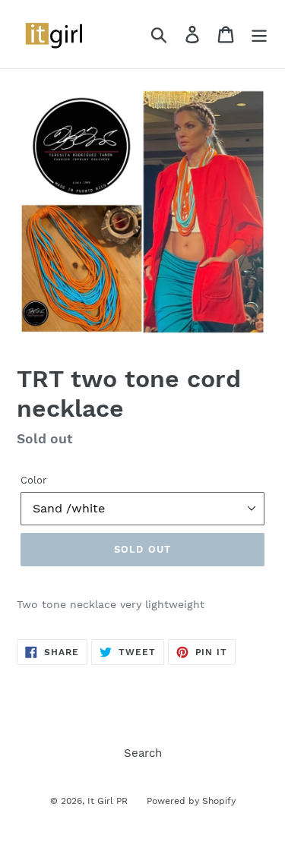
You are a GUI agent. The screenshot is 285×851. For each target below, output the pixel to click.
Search (143, 753)
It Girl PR (107, 801)
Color (33, 480)
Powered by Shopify (191, 801)
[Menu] (259, 34)
